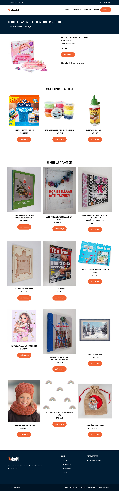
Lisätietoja (68, 55)
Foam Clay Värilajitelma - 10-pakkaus (59, 130)
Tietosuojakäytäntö (95, 487)
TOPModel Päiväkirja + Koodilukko (24, 346)
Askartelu (76, 10)
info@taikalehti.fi (105, 2)
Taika (67, 10)
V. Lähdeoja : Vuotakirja (24, 289)
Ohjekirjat (27, 27)
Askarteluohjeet (16, 27)
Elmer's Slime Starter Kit (24, 130)
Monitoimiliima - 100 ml (94, 130)
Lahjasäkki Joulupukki (95, 425)
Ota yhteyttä (74, 487)
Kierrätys (87, 10)
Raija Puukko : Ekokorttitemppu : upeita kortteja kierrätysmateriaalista (94, 217)
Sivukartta (106, 487)
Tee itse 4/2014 (59, 289)
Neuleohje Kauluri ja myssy (24, 425)
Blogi (96, 10)
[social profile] (22, 2)
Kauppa (105, 10)
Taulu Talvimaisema (95, 354)
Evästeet (83, 487)
